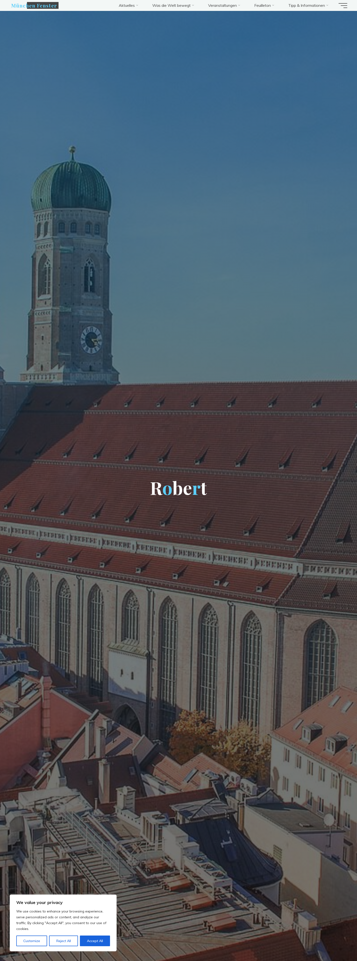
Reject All (63, 941)
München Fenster (34, 5)
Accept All (95, 941)
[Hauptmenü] (343, 5)
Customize (31, 941)
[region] (63, 923)
